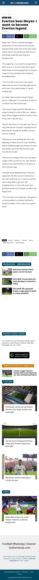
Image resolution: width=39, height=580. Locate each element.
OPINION (6, 492)
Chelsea (24, 240)
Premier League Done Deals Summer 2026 (18, 366)
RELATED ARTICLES (9, 264)
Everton (31, 240)
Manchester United (8, 242)
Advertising (25, 572)
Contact (19, 574)
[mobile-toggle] (3, 2)
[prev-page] (3, 298)
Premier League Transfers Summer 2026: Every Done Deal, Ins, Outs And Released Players (25, 373)
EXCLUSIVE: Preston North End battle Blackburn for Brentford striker (24, 281)
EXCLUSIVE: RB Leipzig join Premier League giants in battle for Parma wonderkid (24, 291)
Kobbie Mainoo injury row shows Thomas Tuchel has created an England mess (17, 519)
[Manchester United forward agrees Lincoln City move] (7, 271)
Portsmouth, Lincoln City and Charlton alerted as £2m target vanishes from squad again (19, 409)
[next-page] (6, 298)
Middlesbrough (20, 242)
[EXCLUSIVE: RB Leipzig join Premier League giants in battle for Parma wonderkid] (7, 291)
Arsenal (10, 240)
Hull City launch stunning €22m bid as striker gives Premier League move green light (19, 443)
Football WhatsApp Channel (12, 572)
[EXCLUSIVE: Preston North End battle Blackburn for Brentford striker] (7, 281)
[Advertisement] (20, 8)
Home (4, 14)
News (9, 17)
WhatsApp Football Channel (14, 334)
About (32, 572)
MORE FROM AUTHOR (23, 264)
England (9, 14)
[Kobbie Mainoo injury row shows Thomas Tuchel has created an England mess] (19, 508)
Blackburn (17, 240)
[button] (36, 2)
